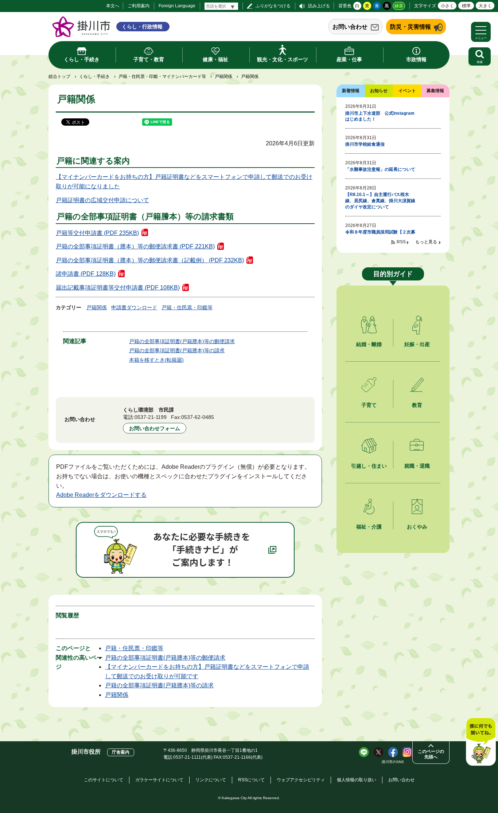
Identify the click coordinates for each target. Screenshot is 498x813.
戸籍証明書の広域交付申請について (102, 200)
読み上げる (319, 5)
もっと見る (426, 241)
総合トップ (59, 76)
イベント (407, 90)
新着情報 (350, 90)
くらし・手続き (94, 76)
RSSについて (251, 779)
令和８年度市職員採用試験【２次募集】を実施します (380, 235)
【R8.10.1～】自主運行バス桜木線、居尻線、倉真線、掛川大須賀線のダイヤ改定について (380, 200)
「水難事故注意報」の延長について (380, 169)
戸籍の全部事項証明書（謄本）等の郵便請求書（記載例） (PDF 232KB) (150, 260)
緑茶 (398, 5)
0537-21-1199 (151, 417)
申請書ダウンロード (134, 307)
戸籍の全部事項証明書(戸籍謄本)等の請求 (177, 350)
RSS (401, 241)
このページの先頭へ (431, 754)
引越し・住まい (369, 466)
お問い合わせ (349, 27)
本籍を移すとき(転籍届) (156, 360)
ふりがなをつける (273, 5)
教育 (417, 405)
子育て (369, 405)
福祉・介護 (369, 527)
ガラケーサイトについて (159, 779)
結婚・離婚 (369, 344)
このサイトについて (103, 779)
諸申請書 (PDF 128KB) (86, 274)
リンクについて (210, 779)
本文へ (112, 5)
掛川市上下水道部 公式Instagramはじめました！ (380, 116)
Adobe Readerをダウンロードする (101, 495)
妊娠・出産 (417, 344)
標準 (466, 5)
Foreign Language (177, 5)
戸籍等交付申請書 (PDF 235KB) (97, 233)
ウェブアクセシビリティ (301, 779)
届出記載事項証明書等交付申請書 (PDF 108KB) (118, 287)
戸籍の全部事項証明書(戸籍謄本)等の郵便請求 (182, 341)
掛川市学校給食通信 (365, 144)
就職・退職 (417, 466)
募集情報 (435, 90)
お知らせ (379, 90)
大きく (485, 5)
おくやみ (417, 527)
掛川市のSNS (393, 762)
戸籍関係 (223, 76)
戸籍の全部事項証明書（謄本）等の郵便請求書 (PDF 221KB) (135, 246)
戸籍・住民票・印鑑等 (187, 307)
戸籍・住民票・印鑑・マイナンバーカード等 (162, 76)
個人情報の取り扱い (356, 779)
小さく (447, 5)
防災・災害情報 (410, 27)
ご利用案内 (138, 5)
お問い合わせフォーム (154, 428)
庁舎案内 (120, 752)
